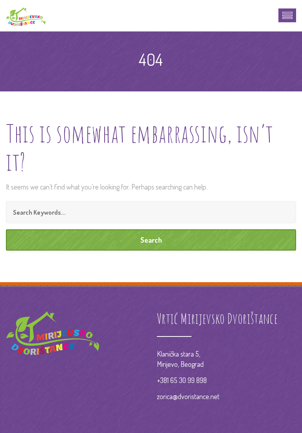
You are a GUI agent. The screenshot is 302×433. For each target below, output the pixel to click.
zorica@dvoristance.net (188, 396)
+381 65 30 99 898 (182, 380)
